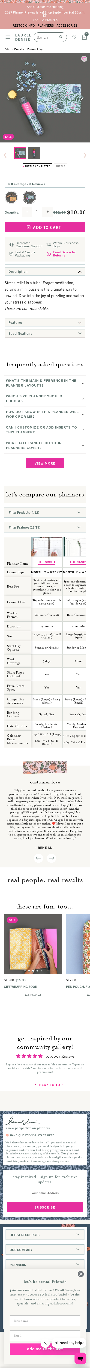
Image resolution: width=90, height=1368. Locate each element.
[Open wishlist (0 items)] (74, 37)
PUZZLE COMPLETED (38, 166)
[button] (11, 197)
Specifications (20, 333)
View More (45, 463)
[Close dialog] (81, 1274)
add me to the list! (45, 1349)
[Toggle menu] (8, 37)
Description (18, 271)
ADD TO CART (48, 227)
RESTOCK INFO (24, 25)
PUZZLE (60, 166)
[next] (51, 858)
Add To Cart (33, 995)
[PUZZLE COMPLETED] (20, 153)
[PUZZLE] (34, 153)
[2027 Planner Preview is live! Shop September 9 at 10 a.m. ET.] (45, 16)
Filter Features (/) (24, 527)
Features (16, 322)
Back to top (51, 1084)
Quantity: (12, 212)
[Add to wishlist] (84, 59)
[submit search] (60, 37)
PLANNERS (46, 25)
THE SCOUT (46, 562)
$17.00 (71, 980)
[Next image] (82, 97)
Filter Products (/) (24, 512)
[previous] (38, 858)
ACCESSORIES (67, 25)
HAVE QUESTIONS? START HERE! (33, 1135)
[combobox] (50, 37)
